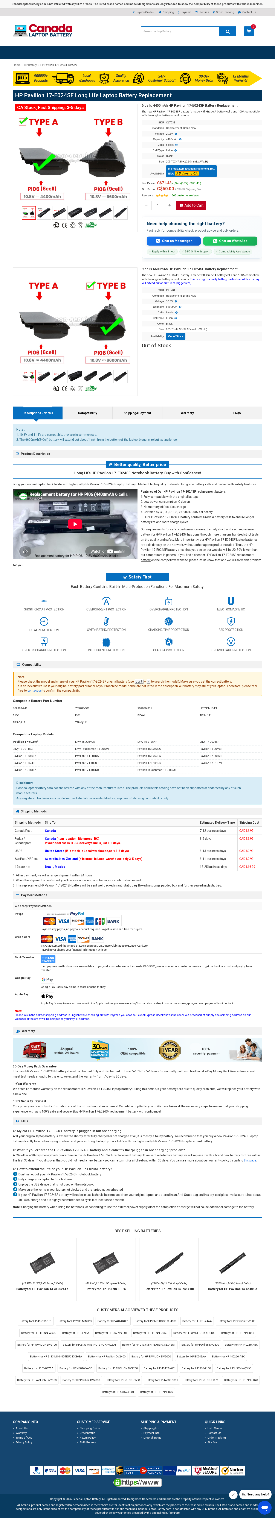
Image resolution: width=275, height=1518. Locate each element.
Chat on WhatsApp (233, 241)
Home (16, 65)
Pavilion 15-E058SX (24, 755)
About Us (22, 1428)
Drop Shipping (153, 1437)
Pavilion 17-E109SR (87, 763)
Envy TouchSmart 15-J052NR (92, 748)
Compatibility (87, 413)
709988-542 (82, 708)
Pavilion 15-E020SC (149, 748)
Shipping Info (152, 1428)
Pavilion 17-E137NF (211, 763)
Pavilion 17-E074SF (24, 763)
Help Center (215, 1428)
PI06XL (142, 715)
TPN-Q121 (81, 722)
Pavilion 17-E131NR (149, 763)
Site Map (213, 1442)
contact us (35, 690)
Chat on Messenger (177, 241)
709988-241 (20, 708)
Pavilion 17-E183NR (87, 769)
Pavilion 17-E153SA (25, 769)
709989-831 (145, 708)
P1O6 (16, 715)
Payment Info (152, 1433)
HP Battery (30, 65)
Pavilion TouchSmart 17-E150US (157, 769)
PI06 (77, 715)
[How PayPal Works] (177, 1470)
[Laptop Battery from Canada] (42, 35)
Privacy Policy (24, 1442)
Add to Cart (194, 205)
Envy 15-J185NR (147, 741)
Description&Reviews (38, 413)
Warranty (187, 413)
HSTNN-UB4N (208, 708)
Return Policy (88, 1437)
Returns (204, 12)
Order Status (87, 1433)
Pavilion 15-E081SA (87, 755)
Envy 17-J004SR (209, 741)
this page (250, 1160)
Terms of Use (24, 1437)
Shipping (168, 12)
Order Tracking (225, 12)
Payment (186, 12)
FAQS (237, 413)
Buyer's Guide (144, 12)
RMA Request (88, 1442)
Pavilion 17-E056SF (211, 755)
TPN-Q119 (19, 722)
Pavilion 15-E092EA (149, 755)
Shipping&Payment (137, 413)
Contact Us (249, 12)
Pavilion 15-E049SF (211, 748)
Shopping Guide (90, 1428)
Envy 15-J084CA (85, 741)
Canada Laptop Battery (86, 1499)
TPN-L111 (206, 715)
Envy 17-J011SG (23, 748)
